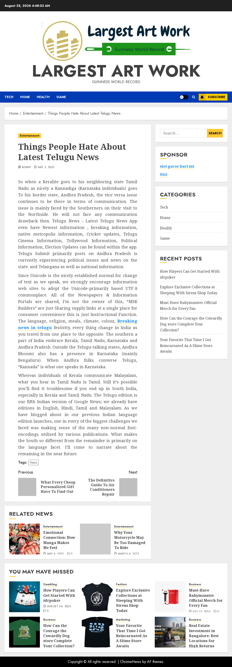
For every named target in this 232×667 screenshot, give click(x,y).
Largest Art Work (116, 71)
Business (195, 584)
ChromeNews (130, 661)
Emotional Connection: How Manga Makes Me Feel (59, 540)
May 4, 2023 (55, 554)
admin (26, 167)
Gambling (50, 584)
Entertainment (29, 136)
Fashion (121, 584)
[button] (193, 97)
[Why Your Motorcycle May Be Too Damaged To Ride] (95, 539)
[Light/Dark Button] (183, 97)
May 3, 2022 (46, 167)
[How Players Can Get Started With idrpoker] (24, 596)
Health (43, 97)
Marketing (123, 620)
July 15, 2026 (201, 612)
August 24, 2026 (59, 606)
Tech (9, 97)
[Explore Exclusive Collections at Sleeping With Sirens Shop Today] (97, 596)
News (33, 462)
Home (25, 97)
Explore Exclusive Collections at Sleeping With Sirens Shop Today (133, 600)
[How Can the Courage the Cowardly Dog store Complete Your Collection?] (24, 632)
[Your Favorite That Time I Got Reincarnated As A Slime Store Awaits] (97, 632)
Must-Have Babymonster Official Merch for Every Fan (206, 598)
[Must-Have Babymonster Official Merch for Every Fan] (170, 596)
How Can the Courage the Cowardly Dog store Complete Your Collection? (191, 324)
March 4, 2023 (128, 554)
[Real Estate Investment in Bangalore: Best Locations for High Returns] (170, 632)
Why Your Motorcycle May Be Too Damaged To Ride (129, 540)
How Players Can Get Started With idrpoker (59, 595)
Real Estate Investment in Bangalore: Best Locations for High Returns (204, 635)
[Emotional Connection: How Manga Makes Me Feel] (24, 539)
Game (61, 97)
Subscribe (216, 97)
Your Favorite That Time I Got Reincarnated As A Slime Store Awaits (186, 345)
